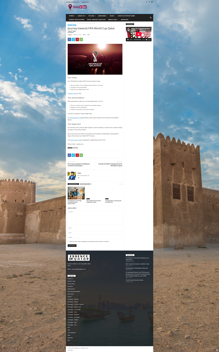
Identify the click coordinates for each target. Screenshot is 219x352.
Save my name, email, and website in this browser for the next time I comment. (89, 241)
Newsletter (70, 337)
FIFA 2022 (91, 16)
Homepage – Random (73, 319)
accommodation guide (76, 117)
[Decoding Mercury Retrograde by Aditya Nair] (113, 193)
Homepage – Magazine (73, 314)
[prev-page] (119, 184)
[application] (139, 34)
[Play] (128, 39)
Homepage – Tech (72, 325)
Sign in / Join (85, 2)
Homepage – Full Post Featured (75, 304)
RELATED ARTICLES (73, 184)
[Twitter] (73, 39)
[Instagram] (149, 2)
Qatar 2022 (75, 147)
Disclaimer (70, 286)
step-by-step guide (76, 140)
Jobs (69, 327)
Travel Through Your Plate (96, 19)
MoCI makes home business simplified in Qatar (93, 201)
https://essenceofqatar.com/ (83, 175)
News (74, 25)
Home (69, 23)
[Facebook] (147, 2)
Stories (71, 16)
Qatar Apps (124, 19)
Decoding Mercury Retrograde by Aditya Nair (113, 201)
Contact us (70, 278)
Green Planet (112, 19)
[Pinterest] (77, 39)
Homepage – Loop (72, 312)
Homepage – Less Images (74, 309)
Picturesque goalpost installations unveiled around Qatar (79, 164)
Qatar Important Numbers (74, 291)
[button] (151, 18)
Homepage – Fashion (73, 301)
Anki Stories (71, 294)
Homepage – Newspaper (74, 317)
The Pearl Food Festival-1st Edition (134, 280)
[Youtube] (152, 2)
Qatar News (102, 16)
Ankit (70, 34)
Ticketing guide (72, 93)
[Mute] (146, 39)
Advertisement (71, 289)
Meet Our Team (71, 281)
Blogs (112, 16)
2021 (69, 340)
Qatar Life (81, 16)
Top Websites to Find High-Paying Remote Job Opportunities (75, 202)
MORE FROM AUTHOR (85, 184)
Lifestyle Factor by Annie (126, 16)
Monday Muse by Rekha (76, 19)
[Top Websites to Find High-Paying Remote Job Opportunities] (76, 193)
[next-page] (121, 184)
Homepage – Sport (72, 322)
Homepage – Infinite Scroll (74, 307)
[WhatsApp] (81, 39)
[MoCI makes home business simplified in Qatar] (95, 193)
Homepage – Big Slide (73, 299)
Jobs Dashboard (72, 332)
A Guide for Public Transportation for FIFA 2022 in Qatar (110, 164)
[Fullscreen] (149, 39)
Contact (69, 296)
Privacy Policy (71, 283)
